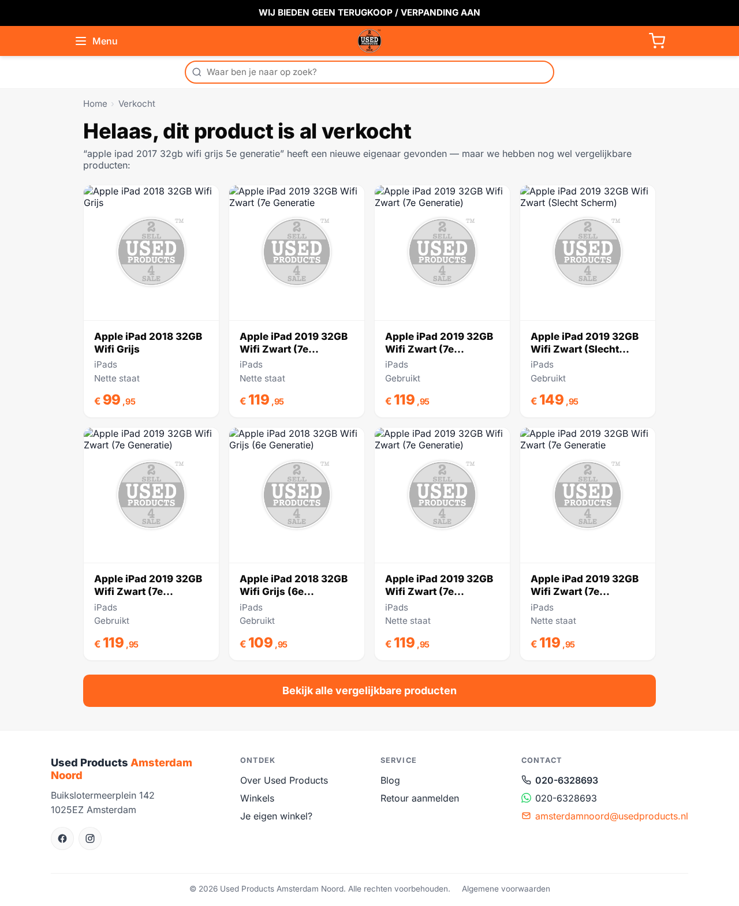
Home (95, 103)
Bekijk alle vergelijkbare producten (369, 690)
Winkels (257, 798)
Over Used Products (284, 780)
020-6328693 (566, 780)
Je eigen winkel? (276, 816)
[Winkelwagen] (657, 41)
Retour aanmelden (419, 798)
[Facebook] (62, 838)
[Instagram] (90, 838)
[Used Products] (369, 41)
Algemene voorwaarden (506, 888)
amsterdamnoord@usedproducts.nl (611, 816)
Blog (390, 780)
